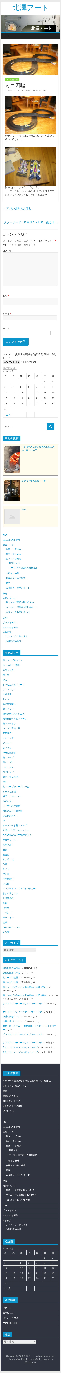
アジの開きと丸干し (17, 208)
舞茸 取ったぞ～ (11, 1026)
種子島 (6, 675)
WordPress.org (10, 1322)
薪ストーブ (8, 545)
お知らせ (7, 801)
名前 (6, 295)
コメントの (11, 1317)
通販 (5, 849)
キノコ (6, 869)
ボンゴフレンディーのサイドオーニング (22, 1003)
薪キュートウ (9, 723)
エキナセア (8, 738)
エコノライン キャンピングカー (19, 888)
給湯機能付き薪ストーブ (15, 718)
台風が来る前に (10, 1096)
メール (7, 313)
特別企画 (7, 845)
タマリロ (7, 747)
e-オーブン (8, 767)
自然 (5, 864)
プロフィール (9, 622)
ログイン (7, 1307)
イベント (7, 913)
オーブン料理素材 (11, 806)
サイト (6, 328)
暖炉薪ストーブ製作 (12, 1106)
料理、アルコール (11, 796)
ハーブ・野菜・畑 (11, 728)
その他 (6, 883)
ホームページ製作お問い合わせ (21, 607)
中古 (5, 593)
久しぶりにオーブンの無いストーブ (20, 1047)
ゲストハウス (9, 689)
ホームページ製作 (11, 665)
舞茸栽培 (7, 733)
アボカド (7, 743)
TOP (5, 535)
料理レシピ (14, 563)
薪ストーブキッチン (12, 660)
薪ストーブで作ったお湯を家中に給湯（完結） (26, 987)
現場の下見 (8, 1111)
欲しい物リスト (10, 893)
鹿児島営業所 (9, 704)
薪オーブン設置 (10, 977)
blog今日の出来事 (11, 540)
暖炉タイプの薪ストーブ (15, 1085)
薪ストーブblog (13, 549)
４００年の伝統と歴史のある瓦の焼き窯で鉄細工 (27, 1080)
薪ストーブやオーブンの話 (16, 786)
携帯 (5, 922)
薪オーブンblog (13, 554)
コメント (7, 250)
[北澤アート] (30, 23)
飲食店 (6, 854)
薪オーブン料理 (10, 777)
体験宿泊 (7, 632)
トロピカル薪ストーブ (14, 684)
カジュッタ (8, 670)
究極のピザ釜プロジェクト (16, 830)
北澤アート (30, 7)
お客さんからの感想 (15, 578)
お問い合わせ (9, 598)
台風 (5, 1091)
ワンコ (6, 874)
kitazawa (27, 90)
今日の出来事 (12, 80)
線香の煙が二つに (11, 968)
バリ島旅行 (8, 879)
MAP (5, 617)
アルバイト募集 (10, 627)
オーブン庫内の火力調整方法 (23, 567)
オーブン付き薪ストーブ (15, 825)
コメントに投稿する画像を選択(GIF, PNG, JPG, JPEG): (29, 356)
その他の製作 (9, 815)
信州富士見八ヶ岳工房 (14, 714)
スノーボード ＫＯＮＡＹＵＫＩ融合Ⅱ (31, 222)
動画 (8, 583)
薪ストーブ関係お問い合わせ (20, 602)
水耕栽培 (7, 694)
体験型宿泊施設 (13, 641)
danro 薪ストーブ (11, 1101)
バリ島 (6, 908)
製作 (5, 781)
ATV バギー (8, 917)
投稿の (8, 1312)
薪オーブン (8, 762)
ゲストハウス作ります (17, 636)
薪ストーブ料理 (13, 558)
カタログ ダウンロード (18, 588)
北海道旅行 (8, 898)
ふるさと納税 (12, 573)
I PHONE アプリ (11, 927)
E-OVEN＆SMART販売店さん (17, 835)
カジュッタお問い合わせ (18, 612)
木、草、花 (8, 859)
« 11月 (7, 414)
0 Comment (41, 90)
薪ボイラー (8, 709)
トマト (6, 699)
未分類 (6, 932)
